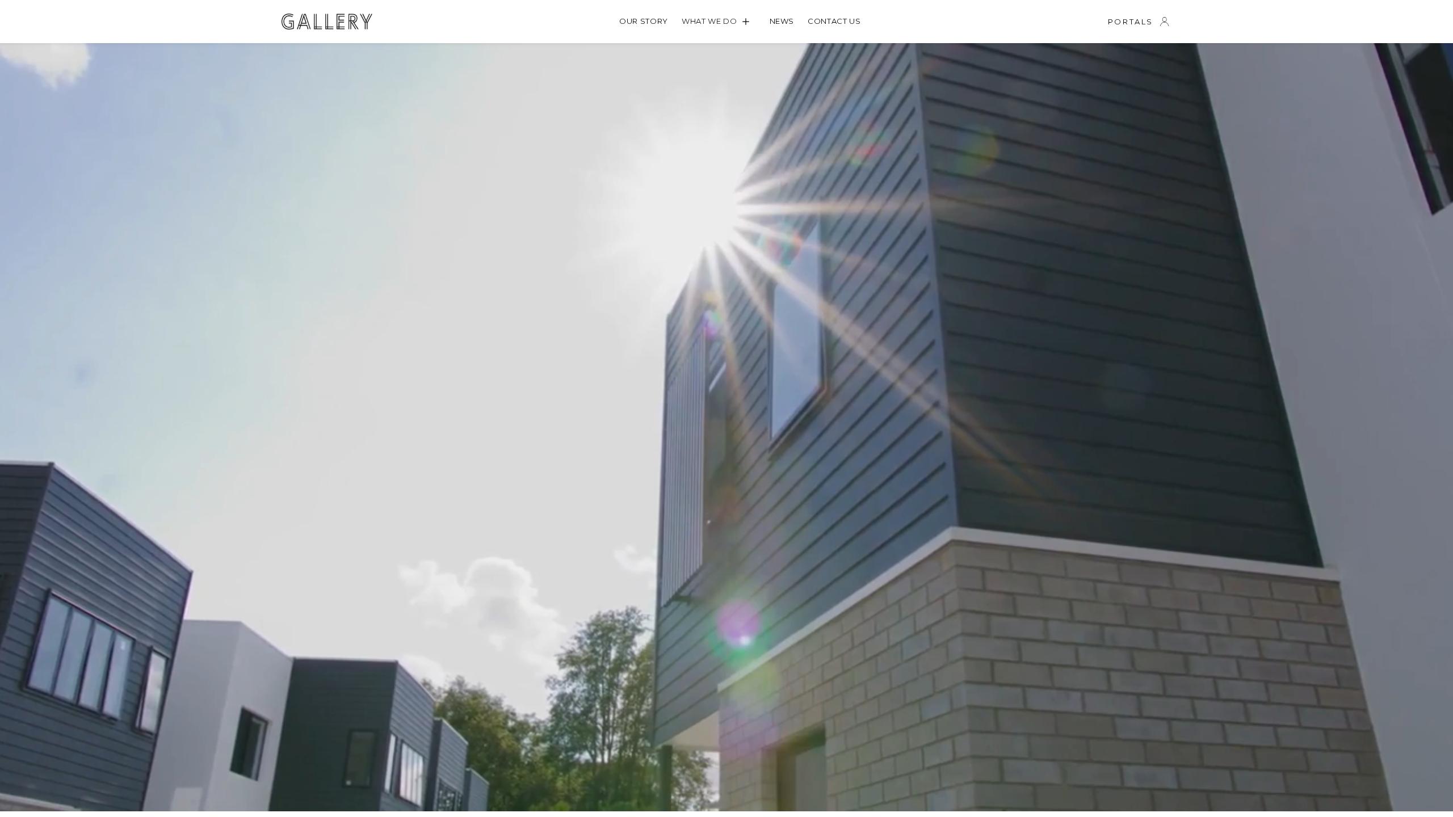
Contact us (834, 21)
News (782, 21)
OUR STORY (643, 21)
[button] (719, 21)
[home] (327, 21)
